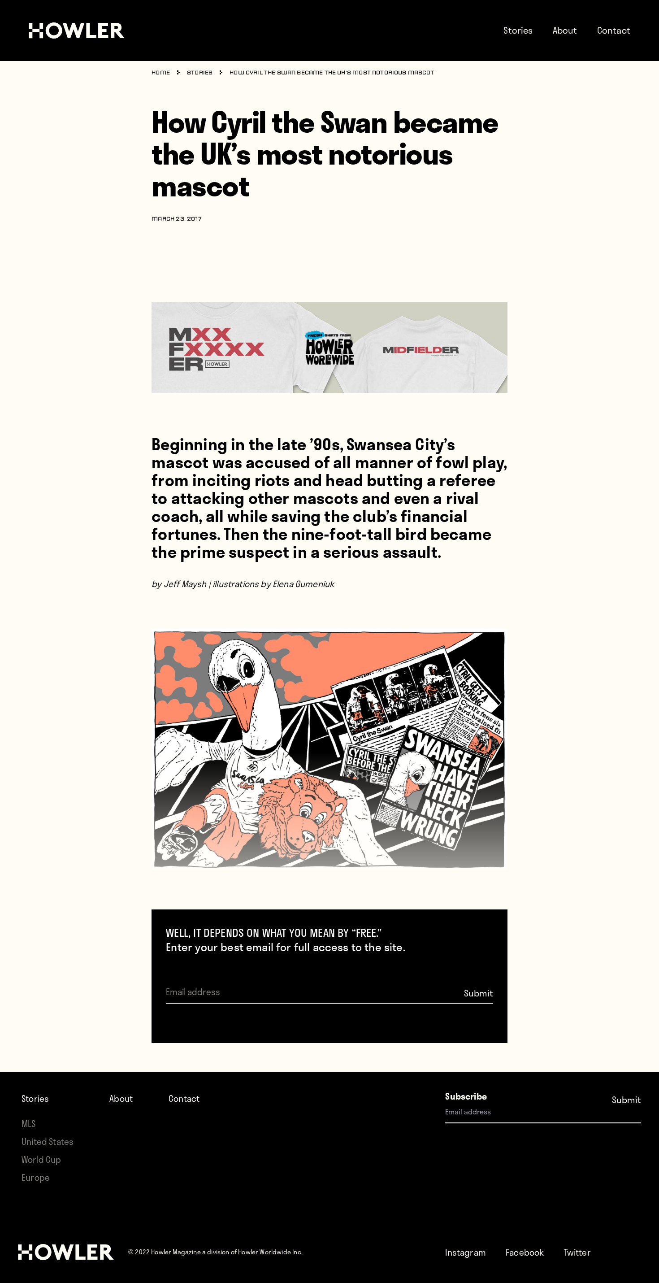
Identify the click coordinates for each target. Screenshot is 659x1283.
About (565, 30)
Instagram (465, 1252)
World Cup (41, 1159)
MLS (29, 1123)
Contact (613, 30)
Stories (518, 30)
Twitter (577, 1252)
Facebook (525, 1252)
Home (161, 73)
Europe (36, 1177)
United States (48, 1141)
